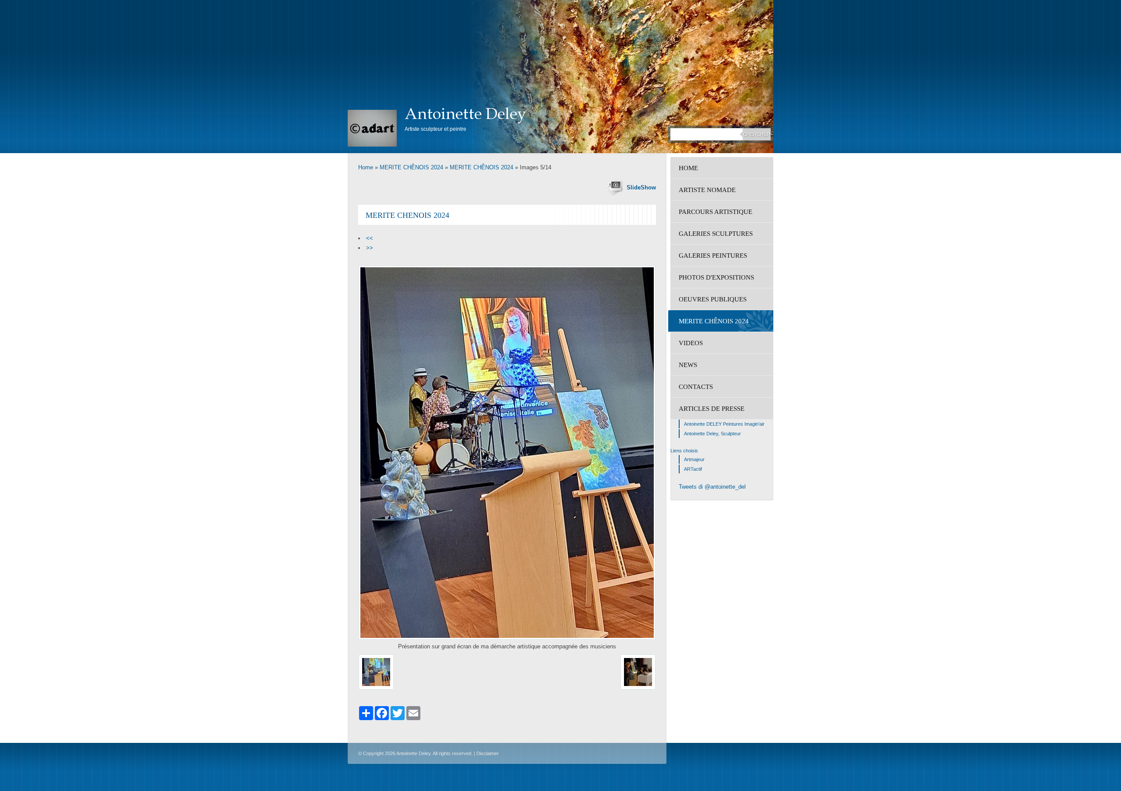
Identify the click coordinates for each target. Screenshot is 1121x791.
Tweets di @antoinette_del (712, 486)
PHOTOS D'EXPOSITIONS (716, 277)
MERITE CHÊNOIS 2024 (411, 167)
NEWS (688, 364)
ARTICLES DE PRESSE (711, 408)
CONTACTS (696, 386)
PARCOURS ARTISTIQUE (715, 211)
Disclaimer (487, 753)
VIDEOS (691, 343)
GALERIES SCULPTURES (716, 233)
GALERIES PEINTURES (713, 255)
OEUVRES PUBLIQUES (713, 299)
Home (365, 167)
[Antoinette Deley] (372, 128)
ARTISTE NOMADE (707, 189)
